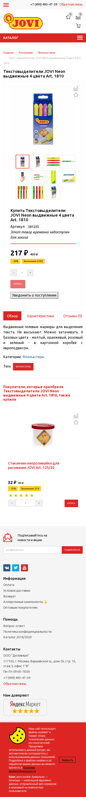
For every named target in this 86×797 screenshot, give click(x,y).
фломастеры (23, 366)
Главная (8, 52)
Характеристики (40, 316)
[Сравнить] (75, 89)
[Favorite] (75, 94)
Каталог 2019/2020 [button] (17, 637)
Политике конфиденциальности (22, 769)
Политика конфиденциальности (27, 631)
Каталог (10, 38)
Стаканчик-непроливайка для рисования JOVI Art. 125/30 (33, 465)
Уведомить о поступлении (34, 295)
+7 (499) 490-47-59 (43, 4)
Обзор (12, 316)
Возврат (9, 596)
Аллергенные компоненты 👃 (25, 602)
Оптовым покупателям (20, 607)
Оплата (8, 585)
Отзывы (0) (72, 316)
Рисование (26, 52)
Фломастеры (46, 52)
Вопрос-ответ (14, 626)
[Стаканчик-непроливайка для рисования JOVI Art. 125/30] (43, 435)
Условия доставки (16, 590)
